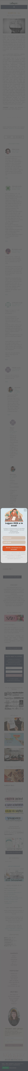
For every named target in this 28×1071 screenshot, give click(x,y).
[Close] (25, 510)
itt (19, 558)
